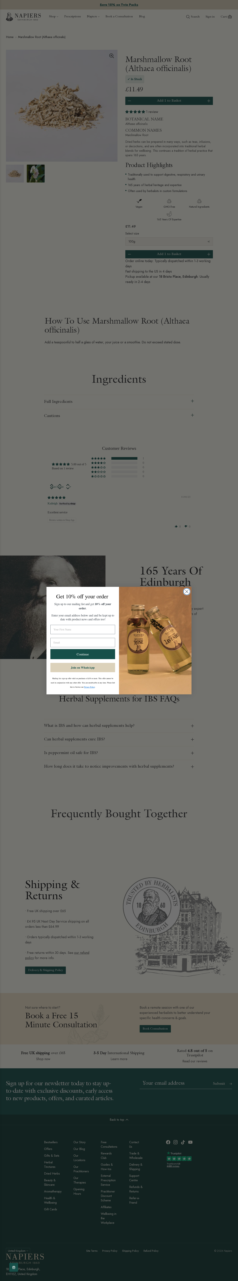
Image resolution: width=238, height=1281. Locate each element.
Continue (83, 654)
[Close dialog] (187, 591)
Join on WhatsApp (83, 667)
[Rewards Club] (13, 1267)
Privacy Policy (89, 687)
